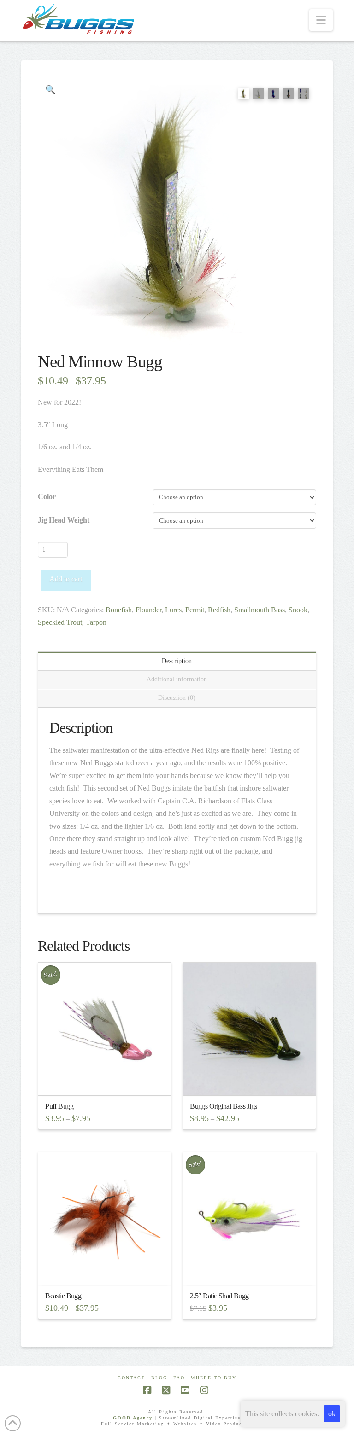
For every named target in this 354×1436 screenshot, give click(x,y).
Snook (298, 610)
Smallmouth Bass (259, 610)
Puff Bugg (59, 1106)
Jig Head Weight (63, 520)
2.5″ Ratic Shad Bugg (219, 1296)
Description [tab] (177, 660)
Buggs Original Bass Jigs (223, 1106)
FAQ (179, 1377)
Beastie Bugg (63, 1296)
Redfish (219, 610)
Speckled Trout (60, 622)
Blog (159, 1377)
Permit (194, 610)
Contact (131, 1377)
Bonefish (119, 610)
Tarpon (96, 622)
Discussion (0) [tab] (176, 697)
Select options (107, 1079)
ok (332, 1414)
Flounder (148, 610)
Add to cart (65, 579)
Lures (173, 610)
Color (47, 496)
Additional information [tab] (177, 679)
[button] (321, 20)
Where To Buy (213, 1377)
